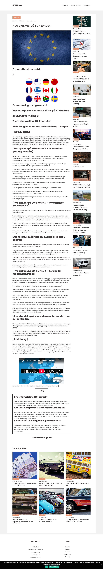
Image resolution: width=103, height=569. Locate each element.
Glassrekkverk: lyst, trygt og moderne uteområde (82, 186)
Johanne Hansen (31, 21)
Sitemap (67, 557)
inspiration (75, 26)
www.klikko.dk (36, 557)
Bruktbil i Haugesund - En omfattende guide (48, 520)
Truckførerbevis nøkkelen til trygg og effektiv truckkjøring (80, 207)
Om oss (72, 5)
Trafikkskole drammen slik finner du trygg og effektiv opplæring (81, 230)
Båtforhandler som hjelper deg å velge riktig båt (81, 33)
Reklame (65, 5)
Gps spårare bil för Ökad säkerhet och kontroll (80, 56)
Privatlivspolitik (54, 566)
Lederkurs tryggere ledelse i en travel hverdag (79, 101)
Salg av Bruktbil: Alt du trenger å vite (77, 484)
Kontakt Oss (87, 5)
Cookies (78, 5)
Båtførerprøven (78, 167)
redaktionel (16, 17)
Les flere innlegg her (41, 437)
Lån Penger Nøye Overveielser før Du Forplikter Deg (24, 484)
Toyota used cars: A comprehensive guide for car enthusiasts (22, 521)
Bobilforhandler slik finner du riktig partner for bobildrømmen (81, 78)
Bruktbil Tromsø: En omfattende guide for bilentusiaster (77, 520)
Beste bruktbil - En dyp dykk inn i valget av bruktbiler (50, 484)
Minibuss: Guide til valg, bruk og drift (81, 274)
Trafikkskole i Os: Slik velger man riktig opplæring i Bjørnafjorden (80, 252)
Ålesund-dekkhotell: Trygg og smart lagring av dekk (81, 124)
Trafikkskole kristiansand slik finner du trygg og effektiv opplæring (81, 146)
